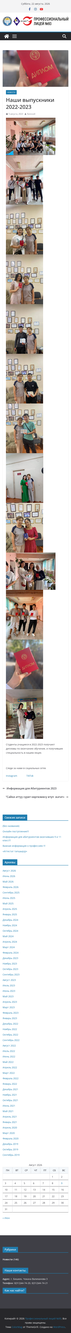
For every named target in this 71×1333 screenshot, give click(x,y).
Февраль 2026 (10, 887)
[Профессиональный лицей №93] (7, 36)
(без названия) (11, 825)
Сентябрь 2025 (11, 892)
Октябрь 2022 (10, 1034)
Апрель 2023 (10, 1001)
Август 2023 (9, 980)
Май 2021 (8, 1111)
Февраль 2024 (10, 952)
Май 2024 (8, 936)
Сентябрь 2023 (11, 974)
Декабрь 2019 (10, 1144)
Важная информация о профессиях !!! (24, 845)
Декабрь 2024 (10, 919)
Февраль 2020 (10, 1138)
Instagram (11, 775)
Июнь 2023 (9, 990)
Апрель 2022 (10, 1067)
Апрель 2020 (10, 1127)
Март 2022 (9, 1072)
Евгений (31, 113)
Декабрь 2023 (10, 958)
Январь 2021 (10, 1122)
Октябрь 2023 (10, 969)
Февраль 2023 (10, 1012)
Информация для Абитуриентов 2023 (31, 788)
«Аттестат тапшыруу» (15, 851)
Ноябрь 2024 (10, 925)
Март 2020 (9, 1133)
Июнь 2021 (9, 1105)
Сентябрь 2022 (11, 1040)
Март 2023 (9, 1007)
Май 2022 (8, 1062)
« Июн (6, 1218)
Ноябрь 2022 (10, 1029)
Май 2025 (8, 903)
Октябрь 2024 (10, 930)
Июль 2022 (9, 1051)
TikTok (29, 775)
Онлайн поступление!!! (16, 831)
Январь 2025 (10, 914)
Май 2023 (8, 996)
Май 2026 (8, 881)
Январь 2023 (10, 1018)
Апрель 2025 (10, 908)
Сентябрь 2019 (11, 1154)
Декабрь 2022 (10, 1023)
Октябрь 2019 (10, 1149)
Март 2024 (9, 947)
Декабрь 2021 (10, 1089)
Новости (11, 92)
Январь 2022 (10, 1083)
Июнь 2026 (9, 876)
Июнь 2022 (9, 1056)
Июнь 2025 (9, 898)
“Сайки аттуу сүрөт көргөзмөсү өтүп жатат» (35, 797)
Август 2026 (9, 870)
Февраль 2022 (10, 1078)
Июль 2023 (9, 985)
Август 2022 (9, 1045)
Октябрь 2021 (10, 1100)
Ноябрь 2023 (10, 963)
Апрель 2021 (10, 1116)
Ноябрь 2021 (10, 1094)
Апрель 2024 (10, 941)
